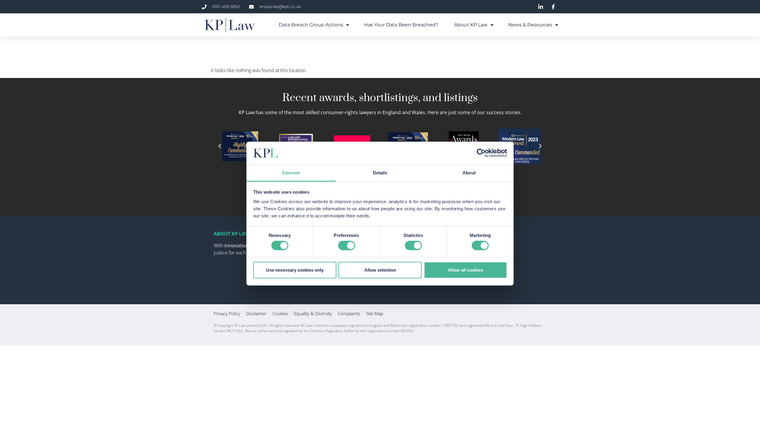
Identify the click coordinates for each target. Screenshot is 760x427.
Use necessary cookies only (295, 269)
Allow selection (380, 269)
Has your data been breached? (401, 25)
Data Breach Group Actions (311, 25)
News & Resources (530, 25)
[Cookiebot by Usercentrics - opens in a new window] (481, 153)
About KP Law (470, 25)
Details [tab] (380, 172)
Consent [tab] (291, 172)
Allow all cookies (465, 269)
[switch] (346, 245)
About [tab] (469, 172)
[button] (220, 146)
